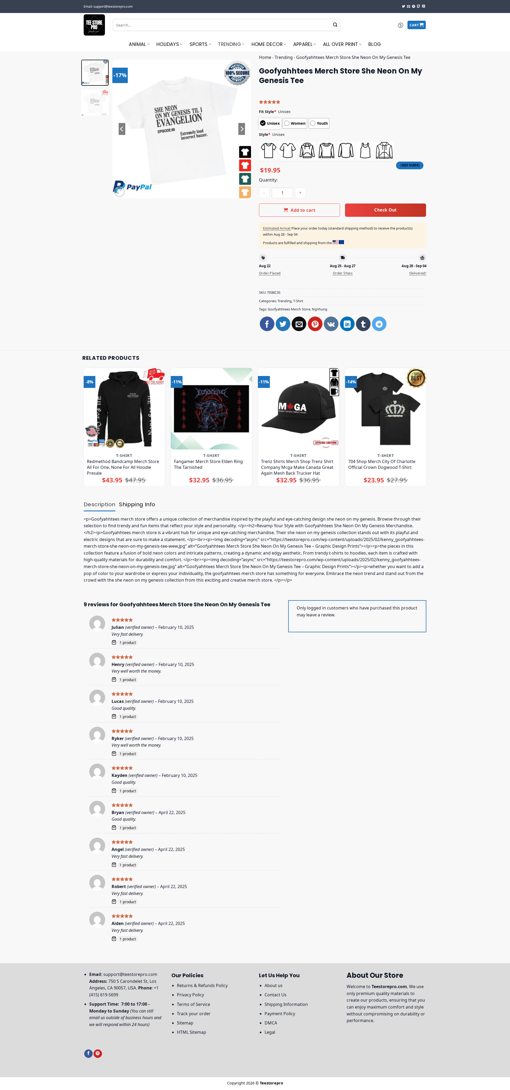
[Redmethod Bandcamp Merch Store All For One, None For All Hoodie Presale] (124, 408)
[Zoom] (119, 192)
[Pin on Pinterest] (315, 324)
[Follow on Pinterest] (413, 6)
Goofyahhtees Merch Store (289, 309)
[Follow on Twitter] (403, 6)
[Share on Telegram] (379, 324)
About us (274, 985)
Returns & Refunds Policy (202, 985)
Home (265, 57)
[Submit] (335, 24)
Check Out (385, 210)
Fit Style (267, 111)
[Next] (241, 129)
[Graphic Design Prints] (94, 25)
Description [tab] (99, 504)
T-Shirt (298, 301)
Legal (270, 1032)
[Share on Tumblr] (363, 324)
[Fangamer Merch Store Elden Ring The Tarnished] (211, 408)
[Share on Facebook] (267, 324)
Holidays (167, 44)
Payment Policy (280, 1014)
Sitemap (185, 1023)
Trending (229, 44)
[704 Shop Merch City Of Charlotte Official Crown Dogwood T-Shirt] (386, 408)
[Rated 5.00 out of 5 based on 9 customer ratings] (342, 102)
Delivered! (417, 273)
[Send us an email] (408, 6)
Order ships (342, 273)
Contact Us (276, 995)
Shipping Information (286, 1004)
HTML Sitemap (191, 1032)
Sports (199, 44)
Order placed (270, 273)
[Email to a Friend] (299, 324)
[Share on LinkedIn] (347, 324)
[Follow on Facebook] (88, 1053)
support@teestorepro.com (130, 974)
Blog (374, 44)
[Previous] (122, 129)
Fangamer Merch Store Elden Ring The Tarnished (208, 464)
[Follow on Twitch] (418, 6)
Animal (137, 44)
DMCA (271, 1023)
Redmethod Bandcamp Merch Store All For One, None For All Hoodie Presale (123, 467)
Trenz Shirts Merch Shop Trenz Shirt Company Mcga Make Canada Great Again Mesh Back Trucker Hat (297, 467)
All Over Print (340, 44)
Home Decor (267, 44)
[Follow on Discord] (423, 6)
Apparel (302, 44)
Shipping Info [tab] (137, 504)
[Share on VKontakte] (331, 324)
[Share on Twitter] (283, 324)
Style (264, 134)
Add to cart (303, 210)
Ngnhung (319, 309)
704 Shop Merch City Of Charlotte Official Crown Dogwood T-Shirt (381, 464)
